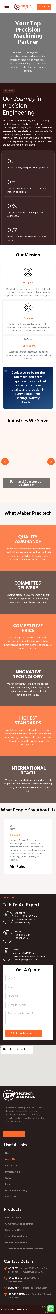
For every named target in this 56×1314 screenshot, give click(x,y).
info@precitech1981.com (24, 953)
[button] (6, 7)
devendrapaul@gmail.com (25, 959)
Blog (7, 1184)
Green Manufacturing (16, 1190)
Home (8, 1153)
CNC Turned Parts (14, 1218)
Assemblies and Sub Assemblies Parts (24, 1249)
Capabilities (11, 1165)
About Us (10, 1159)
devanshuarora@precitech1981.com (29, 956)
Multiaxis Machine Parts (17, 1242)
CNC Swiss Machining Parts (19, 1224)
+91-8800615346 (22, 935)
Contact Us (11, 1197)
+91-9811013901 (21, 938)
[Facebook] (44, 1307)
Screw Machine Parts (16, 1236)
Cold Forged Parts (14, 1230)
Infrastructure (12, 1172)
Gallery (9, 1178)
